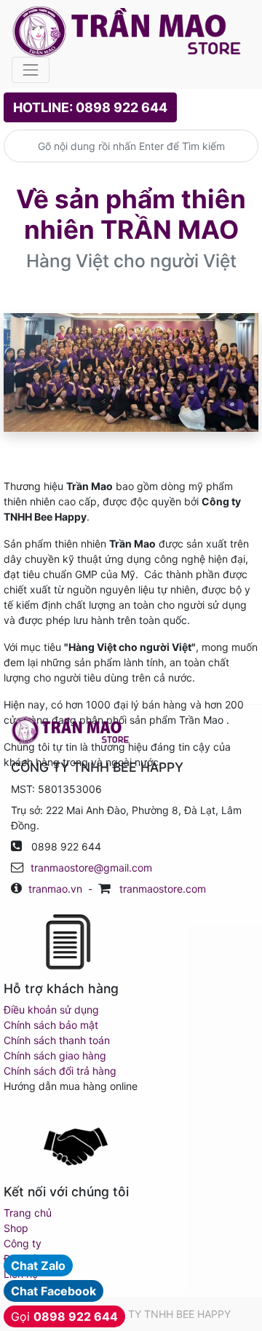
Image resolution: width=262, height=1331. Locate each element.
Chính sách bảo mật (51, 1025)
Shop (16, 1228)
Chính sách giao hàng (55, 1055)
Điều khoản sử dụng (51, 1009)
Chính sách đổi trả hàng (60, 1071)
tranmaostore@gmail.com (91, 867)
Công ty (22, 1243)
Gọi (64, 1316)
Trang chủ (28, 1212)
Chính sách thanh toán (57, 1040)
